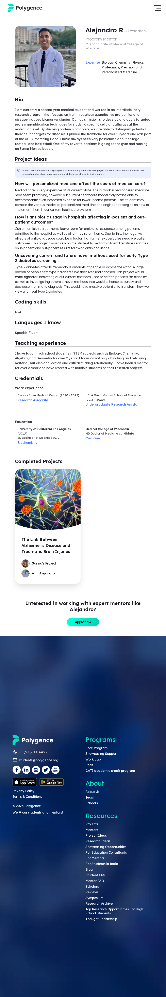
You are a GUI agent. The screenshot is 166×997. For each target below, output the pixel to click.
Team (89, 797)
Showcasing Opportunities (105, 847)
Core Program (96, 748)
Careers (91, 803)
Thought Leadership (101, 919)
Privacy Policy (23, 791)
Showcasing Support (101, 754)
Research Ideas (97, 841)
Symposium (94, 898)
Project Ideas (96, 835)
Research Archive (99, 903)
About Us (92, 792)
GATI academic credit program (110, 771)
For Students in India (101, 864)
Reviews (91, 892)
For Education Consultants (106, 852)
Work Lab (93, 759)
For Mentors (94, 858)
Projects (91, 824)
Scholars (92, 886)
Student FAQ (95, 875)
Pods (89, 765)
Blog (89, 869)
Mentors (91, 830)
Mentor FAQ (94, 881)
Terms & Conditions (27, 797)
